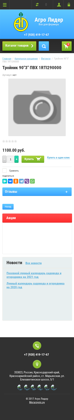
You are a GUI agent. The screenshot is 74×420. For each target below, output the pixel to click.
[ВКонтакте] (10, 181)
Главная (6, 58)
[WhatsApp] (32, 181)
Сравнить (14, 170)
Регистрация (58, 4)
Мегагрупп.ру (37, 402)
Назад (8, 206)
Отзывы (11, 191)
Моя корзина (68, 44)
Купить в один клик (58, 157)
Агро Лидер (49, 19)
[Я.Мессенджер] (4, 181)
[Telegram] (21, 181)
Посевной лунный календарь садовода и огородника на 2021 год (34, 275)
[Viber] (26, 181)
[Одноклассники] (15, 181)
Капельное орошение (26, 58)
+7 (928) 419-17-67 (36, 35)
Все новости (33, 263)
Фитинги (46, 58)
